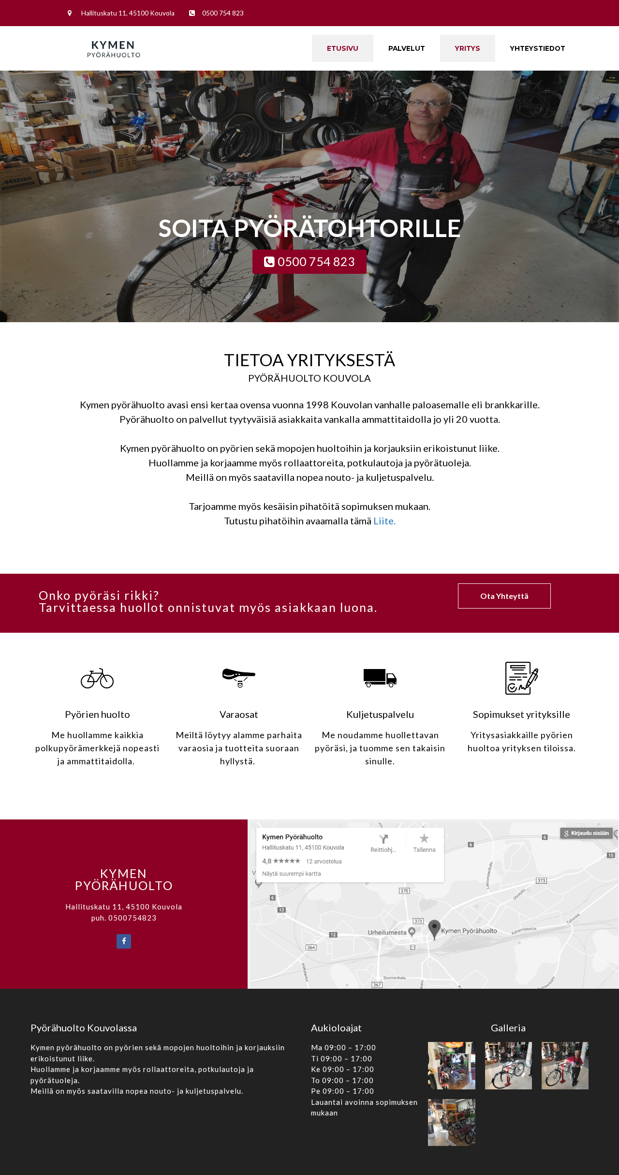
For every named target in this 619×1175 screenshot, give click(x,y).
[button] (309, 262)
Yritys (467, 48)
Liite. (384, 520)
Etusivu (342, 48)
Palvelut (406, 48)
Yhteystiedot (537, 48)
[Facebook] (124, 941)
